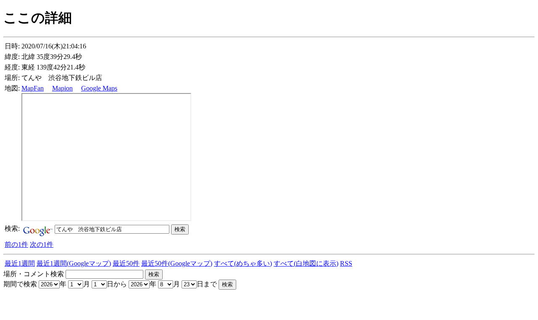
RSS (346, 263)
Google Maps (99, 88)
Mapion (62, 88)
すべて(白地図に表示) (306, 263)
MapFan (32, 88)
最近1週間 (20, 263)
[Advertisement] (101, 302)
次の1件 (41, 244)
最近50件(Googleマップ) (176, 263)
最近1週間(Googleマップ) (74, 263)
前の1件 (16, 244)
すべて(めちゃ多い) (243, 263)
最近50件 (126, 263)
